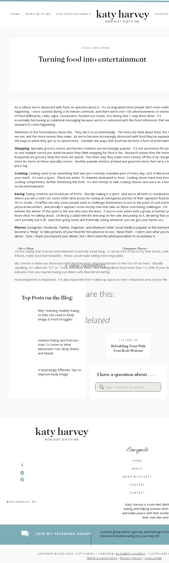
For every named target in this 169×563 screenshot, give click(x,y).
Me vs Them (26, 248)
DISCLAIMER (153, 558)
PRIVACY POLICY (131, 558)
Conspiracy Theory (135, 248)
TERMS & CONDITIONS (102, 558)
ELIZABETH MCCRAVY (131, 553)
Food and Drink (96, 48)
